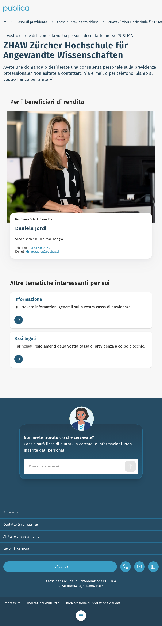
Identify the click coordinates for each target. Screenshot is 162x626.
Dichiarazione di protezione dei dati (94, 603)
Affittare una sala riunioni (22, 536)
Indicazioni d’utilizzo (43, 603)
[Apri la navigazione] (81, 615)
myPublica (60, 567)
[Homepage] (5, 22)
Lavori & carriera (16, 548)
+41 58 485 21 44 (39, 248)
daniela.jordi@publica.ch (43, 251)
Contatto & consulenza (20, 524)
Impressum (11, 603)
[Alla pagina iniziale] (16, 8)
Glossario (10, 512)
